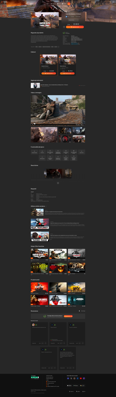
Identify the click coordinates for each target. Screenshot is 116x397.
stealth (52, 46)
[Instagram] (74, 378)
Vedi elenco (72, 35)
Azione (72, 42)
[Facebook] (77, 378)
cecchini (56, 46)
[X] (71, 378)
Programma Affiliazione (49, 378)
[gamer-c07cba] (42, 349)
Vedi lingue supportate (74, 36)
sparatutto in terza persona (46, 46)
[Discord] (68, 378)
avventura (40, 46)
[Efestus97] (33, 324)
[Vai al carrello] (110, 2)
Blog (61, 1)
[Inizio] (4, 2)
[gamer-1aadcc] (61, 349)
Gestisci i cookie (33, 391)
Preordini (52, 1)
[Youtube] (81, 378)
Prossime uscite (57, 1)
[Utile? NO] (46, 343)
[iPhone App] (69, 385)
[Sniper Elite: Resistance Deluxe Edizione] (67, 63)
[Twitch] (84, 378)
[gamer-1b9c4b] (70, 324)
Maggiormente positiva (74, 43)
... (58, 46)
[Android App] (76, 385)
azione (36, 46)
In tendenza (48, 1)
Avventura (74, 42)
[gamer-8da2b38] (52, 324)
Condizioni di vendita (49, 375)
